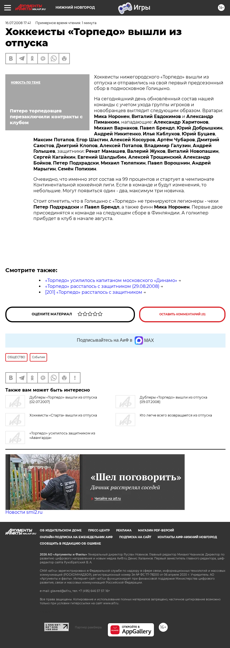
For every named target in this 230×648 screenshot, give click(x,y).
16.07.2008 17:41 (18, 23)
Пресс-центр (99, 530)
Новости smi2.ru (24, 512)
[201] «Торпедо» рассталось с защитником (93, 292)
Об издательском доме (61, 530)
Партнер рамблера (88, 627)
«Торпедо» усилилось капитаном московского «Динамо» (111, 280)
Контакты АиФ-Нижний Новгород (187, 537)
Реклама (124, 530)
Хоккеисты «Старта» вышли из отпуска (63, 415)
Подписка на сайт (135, 537)
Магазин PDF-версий (156, 530)
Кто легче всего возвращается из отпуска (176, 415)
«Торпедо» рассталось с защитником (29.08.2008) (102, 286)
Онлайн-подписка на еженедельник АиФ (76, 537)
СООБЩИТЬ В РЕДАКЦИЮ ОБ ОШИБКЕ (70, 543)
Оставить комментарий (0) (182, 314)
